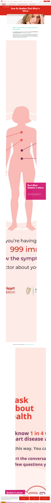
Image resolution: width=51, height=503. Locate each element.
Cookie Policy (2, 501)
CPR (28, 1)
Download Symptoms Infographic (33, 194)
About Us (9, 501)
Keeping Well (15, 1)
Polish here (27, 344)
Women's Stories (32, 4)
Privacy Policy (6, 501)
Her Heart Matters (7, 6)
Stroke (11, 1)
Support (5, 1)
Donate (46, 1)
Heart (8, 1)
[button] (49, 495)
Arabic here (32, 344)
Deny (34, 498)
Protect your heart (12, 4)
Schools (25, 1)
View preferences (45, 498)
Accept (24, 498)
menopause (21, 34)
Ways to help (20, 1)
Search (40, 1)
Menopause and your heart (22, 4)
